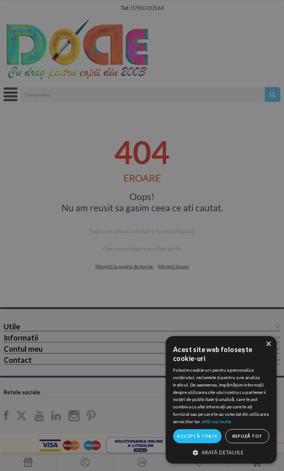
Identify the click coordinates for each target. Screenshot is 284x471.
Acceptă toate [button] (197, 436)
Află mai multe (216, 421)
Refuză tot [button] (247, 436)
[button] (221, 452)
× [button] (268, 344)
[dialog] (221, 400)
